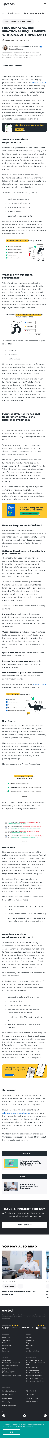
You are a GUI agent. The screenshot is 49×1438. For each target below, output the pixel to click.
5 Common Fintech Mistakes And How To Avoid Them (30, 1163)
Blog (27, 1343)
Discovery (5, 1368)
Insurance (5, 1351)
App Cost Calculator (32, 1351)
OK (11, 1432)
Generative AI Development (11, 1375)
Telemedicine (6, 1340)
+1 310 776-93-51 (31, 1391)
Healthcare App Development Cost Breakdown (29, 1186)
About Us (29, 1337)
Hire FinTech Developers (34, 1375)
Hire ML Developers (32, 1370)
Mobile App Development (11, 1363)
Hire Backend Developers (34, 1378)
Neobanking (6, 1345)
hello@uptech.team (9, 1405)
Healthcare (6, 1337)
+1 (38, 21)
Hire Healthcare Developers (35, 1381)
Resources (29, 1345)
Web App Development (10, 1365)
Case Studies (30, 1340)
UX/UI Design (7, 1360)
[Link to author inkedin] (41, 46)
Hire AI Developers (32, 1367)
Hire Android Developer (34, 1360)
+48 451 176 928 (31, 1394)
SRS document (39, 684)
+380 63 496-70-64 (32, 1398)
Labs (27, 1348)
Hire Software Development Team (35, 1363)
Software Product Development (8, 1372)
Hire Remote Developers (34, 1373)
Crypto (4, 1348)
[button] (45, 3)
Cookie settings (20, 1426)
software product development (16, 1113)
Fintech (5, 1343)
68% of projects (39, 83)
